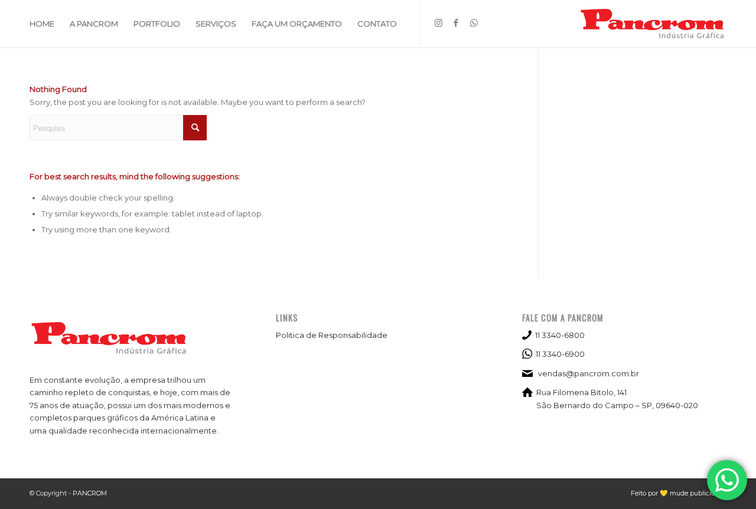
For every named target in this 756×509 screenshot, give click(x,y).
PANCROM (90, 493)
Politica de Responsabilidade (331, 335)
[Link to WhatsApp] (474, 23)
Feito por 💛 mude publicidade (678, 493)
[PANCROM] (652, 23)
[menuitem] (42, 23)
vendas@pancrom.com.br (588, 373)
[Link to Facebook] (456, 23)
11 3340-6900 (560, 354)
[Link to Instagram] (438, 23)
